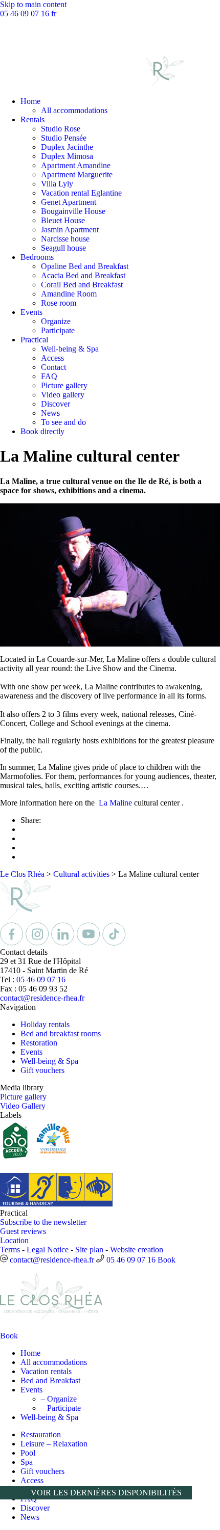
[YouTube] (89, 942)
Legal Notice (48, 1249)
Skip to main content (33, 4)
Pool (27, 1452)
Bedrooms (37, 257)
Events (31, 312)
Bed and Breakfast (50, 1380)
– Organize (59, 1398)
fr (53, 13)
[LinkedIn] (64, 942)
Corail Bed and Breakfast (82, 284)
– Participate (61, 1408)
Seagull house (63, 248)
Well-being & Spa (70, 348)
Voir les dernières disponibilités (106, 1492)
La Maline (115, 802)
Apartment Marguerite (77, 174)
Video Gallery (23, 1106)
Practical (34, 339)
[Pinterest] (114, 942)
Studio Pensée (63, 137)
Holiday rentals (45, 1024)
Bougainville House (73, 211)
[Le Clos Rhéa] (92, 83)
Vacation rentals (46, 1371)
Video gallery (62, 394)
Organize (56, 321)
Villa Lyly (57, 183)
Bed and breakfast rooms (60, 1033)
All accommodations (74, 110)
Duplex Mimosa (67, 156)
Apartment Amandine (76, 165)
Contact (53, 367)
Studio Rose (60, 128)
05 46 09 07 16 (25, 13)
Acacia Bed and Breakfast (83, 275)
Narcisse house (65, 238)
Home (30, 101)
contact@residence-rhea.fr (42, 998)
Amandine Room (69, 293)
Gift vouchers (42, 1070)
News (50, 413)
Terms (10, 1249)
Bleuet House (63, 220)
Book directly (42, 431)
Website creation (136, 1249)
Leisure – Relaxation (53, 1443)
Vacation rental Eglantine (81, 193)
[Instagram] (38, 942)
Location (14, 1240)
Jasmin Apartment (70, 229)
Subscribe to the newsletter (43, 1222)
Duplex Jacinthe (67, 147)
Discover (55, 403)
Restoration (38, 1042)
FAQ (49, 376)
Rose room (58, 303)
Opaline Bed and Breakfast (84, 266)
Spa (26, 1462)
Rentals (32, 119)
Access (52, 358)
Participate (58, 330)
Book (166, 1259)
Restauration (40, 1434)
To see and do (63, 422)
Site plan (89, 1249)
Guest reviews (23, 1231)
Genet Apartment (68, 202)
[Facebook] (13, 942)
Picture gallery (64, 385)
